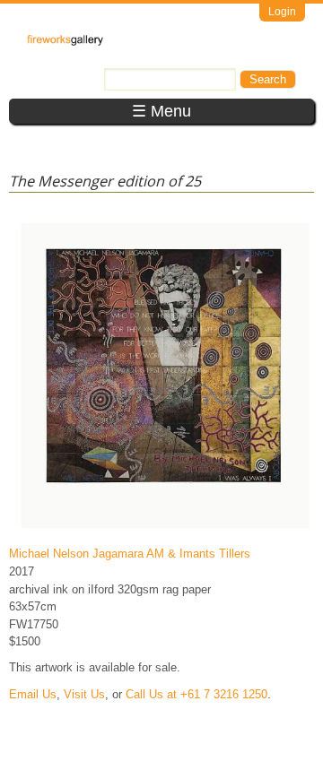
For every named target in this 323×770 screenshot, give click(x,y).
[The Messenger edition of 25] (165, 527)
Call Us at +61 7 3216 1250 (196, 694)
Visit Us (84, 694)
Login (282, 11)
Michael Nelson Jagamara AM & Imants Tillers (129, 553)
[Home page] (65, 41)
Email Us (33, 694)
